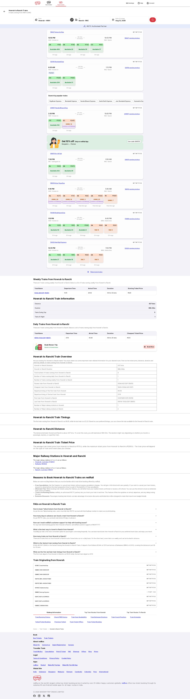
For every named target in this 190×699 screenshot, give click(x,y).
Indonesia (42, 672)
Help (141, 3)
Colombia (87, 672)
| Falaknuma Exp (43, 588)
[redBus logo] (37, 3)
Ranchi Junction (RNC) (44, 470)
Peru (95, 672)
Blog (90, 651)
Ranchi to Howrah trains (51, 347)
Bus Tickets (37, 638)
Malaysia (61, 672)
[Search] (153, 19)
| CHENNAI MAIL (43, 605)
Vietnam (69, 672)
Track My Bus (38, 651)
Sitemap (76, 651)
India (35, 672)
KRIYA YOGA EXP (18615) (43, 338)
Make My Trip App (54, 665)
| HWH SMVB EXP (44, 570)
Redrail (43, 665)
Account (151, 3)
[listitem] (51, 73)
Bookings (131, 3)
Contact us (46, 645)
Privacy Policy (54, 658)
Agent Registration (59, 645)
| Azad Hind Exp (43, 565)
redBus (35, 665)
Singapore (51, 672)
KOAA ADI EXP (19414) (42, 293)
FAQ (69, 651)
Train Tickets (48, 638)
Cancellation (49, 651)
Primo (96, 651)
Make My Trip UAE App (70, 665)
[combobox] (52, 20)
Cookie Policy (66, 658)
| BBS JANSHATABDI (45, 579)
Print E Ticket (61, 651)
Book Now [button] (150, 347)
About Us (36, 645)
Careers (71, 645)
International (103, 672)
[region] (95, 44)
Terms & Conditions (40, 658)
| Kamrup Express (43, 592)
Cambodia (78, 672)
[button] (72, 20)
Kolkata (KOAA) (41, 464)
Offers (83, 651)
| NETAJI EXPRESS (43, 596)
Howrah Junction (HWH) (45, 462)
